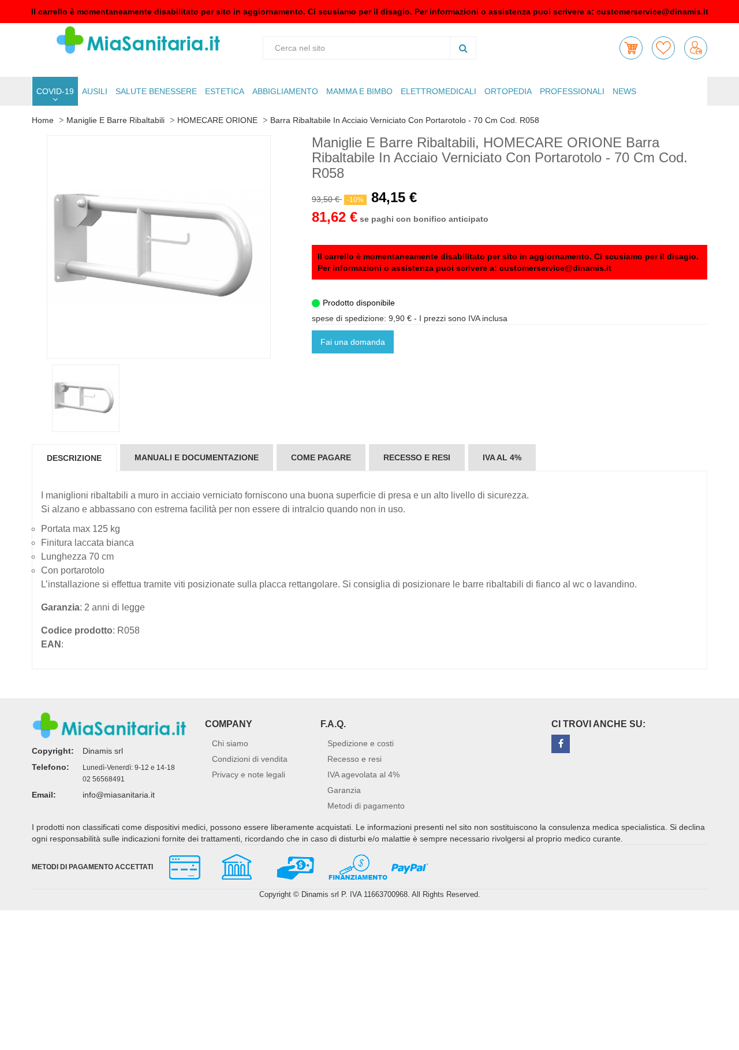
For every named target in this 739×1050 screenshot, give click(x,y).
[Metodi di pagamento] (293, 865)
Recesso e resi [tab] (416, 457)
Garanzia (344, 790)
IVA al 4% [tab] (502, 457)
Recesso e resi (354, 759)
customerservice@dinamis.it (652, 11)
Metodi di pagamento (366, 805)
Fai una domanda (352, 342)
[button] (631, 47)
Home (43, 120)
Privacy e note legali (248, 774)
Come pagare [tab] (321, 457)
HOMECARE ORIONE (217, 120)
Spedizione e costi (360, 743)
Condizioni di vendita (250, 759)
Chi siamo (230, 743)
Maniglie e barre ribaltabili (115, 120)
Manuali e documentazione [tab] (197, 457)
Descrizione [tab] (74, 458)
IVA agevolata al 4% (363, 774)
